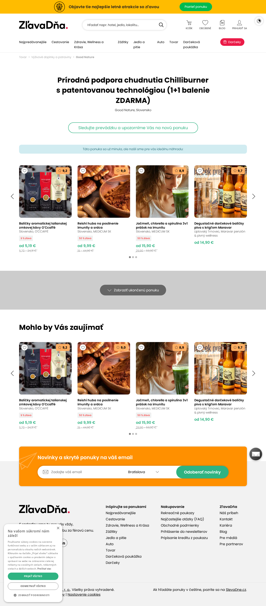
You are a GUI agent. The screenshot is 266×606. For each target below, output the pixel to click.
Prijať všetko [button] (33, 576)
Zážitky (123, 42)
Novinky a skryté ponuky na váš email (85, 457)
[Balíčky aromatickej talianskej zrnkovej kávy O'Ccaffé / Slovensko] (45, 208)
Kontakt (226, 519)
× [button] (57, 528)
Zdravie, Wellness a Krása (89, 44)
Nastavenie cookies (84, 594)
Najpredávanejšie (33, 42)
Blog (223, 531)
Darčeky (234, 42)
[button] (12, 196)
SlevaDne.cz (236, 589)
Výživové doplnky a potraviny (51, 57)
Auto (160, 42)
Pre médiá (228, 537)
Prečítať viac (44, 568)
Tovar (173, 42)
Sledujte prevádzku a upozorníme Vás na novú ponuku (133, 128)
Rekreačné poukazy (177, 513)
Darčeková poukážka (191, 44)
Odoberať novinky (202, 472)
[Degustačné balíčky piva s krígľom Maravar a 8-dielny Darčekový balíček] (220, 208)
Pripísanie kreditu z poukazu (184, 537)
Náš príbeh (229, 513)
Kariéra (226, 525)
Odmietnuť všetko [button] (33, 586)
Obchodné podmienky (180, 525)
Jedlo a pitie (139, 44)
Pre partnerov (231, 544)
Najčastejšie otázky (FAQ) (182, 519)
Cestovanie (60, 42)
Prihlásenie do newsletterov (184, 531)
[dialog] (33, 563)
